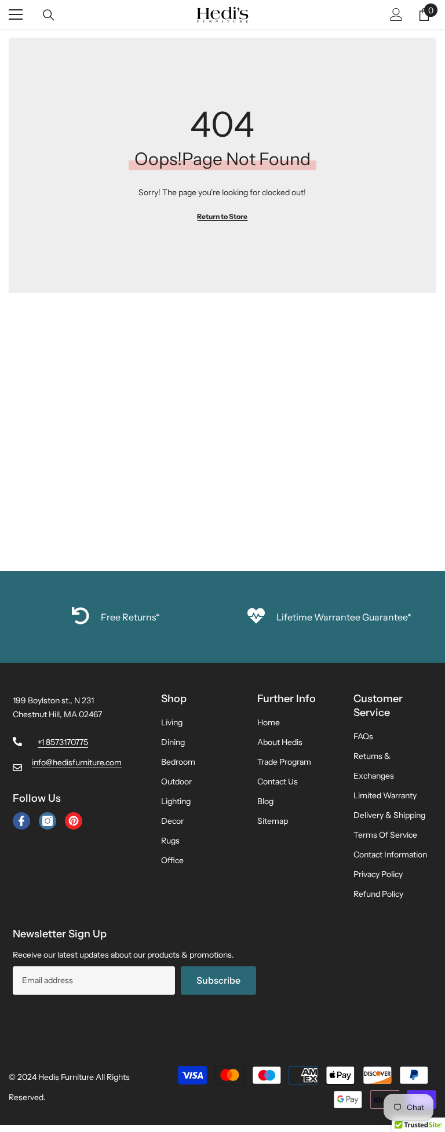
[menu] (16, 14)
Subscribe (218, 980)
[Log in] (396, 14)
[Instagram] (47, 821)
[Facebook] (21, 821)
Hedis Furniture (66, 1077)
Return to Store (222, 216)
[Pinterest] (73, 821)
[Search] (49, 15)
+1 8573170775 (63, 742)
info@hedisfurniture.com (77, 762)
